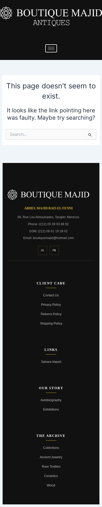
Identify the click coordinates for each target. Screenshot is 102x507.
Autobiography (51, 400)
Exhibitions (51, 409)
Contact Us (51, 295)
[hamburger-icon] (51, 48)
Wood (51, 485)
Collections (51, 447)
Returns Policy (51, 314)
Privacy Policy (51, 304)
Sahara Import (51, 361)
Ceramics (51, 476)
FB (54, 250)
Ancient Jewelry (51, 457)
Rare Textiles (51, 466)
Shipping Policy (51, 323)
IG (42, 250)
